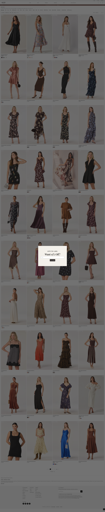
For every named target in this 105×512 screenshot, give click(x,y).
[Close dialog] (66, 247)
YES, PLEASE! (52, 260)
